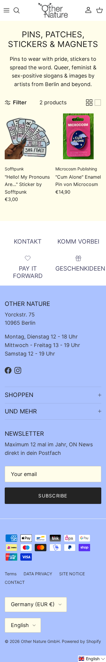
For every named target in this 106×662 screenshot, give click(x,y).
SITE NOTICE (72, 573)
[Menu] (6, 10)
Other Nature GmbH (40, 641)
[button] (92, 659)
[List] (97, 102)
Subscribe (53, 496)
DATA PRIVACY (38, 573)
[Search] (19, 10)
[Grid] (89, 102)
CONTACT (15, 582)
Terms (10, 573)
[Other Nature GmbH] (53, 10)
